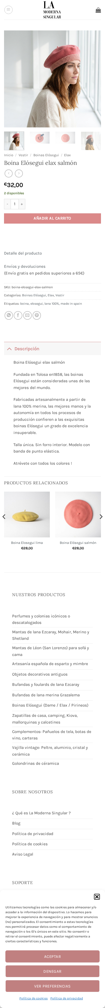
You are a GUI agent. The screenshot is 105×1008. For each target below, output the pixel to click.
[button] (97, 896)
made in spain (71, 303)
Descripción (27, 348)
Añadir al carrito (52, 218)
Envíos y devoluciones (25, 266)
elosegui (36, 303)
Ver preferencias (52, 986)
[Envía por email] (27, 315)
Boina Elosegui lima (27, 543)
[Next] (100, 527)
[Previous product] (19, 173)
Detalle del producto (23, 253)
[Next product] (9, 173)
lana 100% (51, 303)
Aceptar (52, 956)
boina (24, 303)
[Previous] (4, 527)
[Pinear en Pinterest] (37, 315)
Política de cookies (33, 998)
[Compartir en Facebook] (18, 315)
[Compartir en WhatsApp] (9, 315)
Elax (67, 155)
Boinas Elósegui (46, 155)
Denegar (52, 971)
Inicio (8, 155)
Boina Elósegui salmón (78, 543)
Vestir (23, 155)
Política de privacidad (66, 998)
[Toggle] (9, 348)
